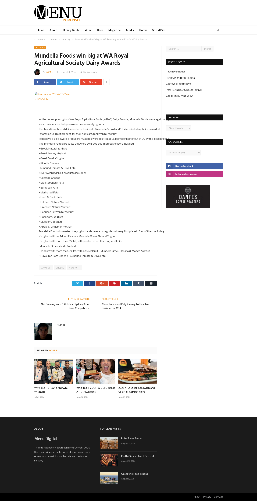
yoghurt (74, 268)
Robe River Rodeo (175, 71)
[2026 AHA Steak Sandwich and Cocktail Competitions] (137, 371)
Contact (218, 496)
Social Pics (158, 30)
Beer (100, 30)
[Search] (218, 30)
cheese (60, 268)
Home (40, 30)
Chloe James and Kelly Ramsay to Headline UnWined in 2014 (125, 306)
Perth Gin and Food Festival (180, 77)
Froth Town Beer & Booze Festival (184, 89)
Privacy (207, 496)
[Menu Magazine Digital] (58, 13)
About (53, 30)
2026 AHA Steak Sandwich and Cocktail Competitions (136, 390)
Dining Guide (71, 30)
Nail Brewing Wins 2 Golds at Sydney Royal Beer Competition (65, 306)
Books (143, 30)
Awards (46, 268)
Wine (88, 30)
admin (49, 72)
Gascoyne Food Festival (178, 83)
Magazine (114, 30)
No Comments (90, 72)
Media (130, 30)
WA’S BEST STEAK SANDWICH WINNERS (51, 390)
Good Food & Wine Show (179, 95)
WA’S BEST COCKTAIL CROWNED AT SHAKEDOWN (95, 390)
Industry (40, 48)
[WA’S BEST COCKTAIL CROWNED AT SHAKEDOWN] (95, 371)
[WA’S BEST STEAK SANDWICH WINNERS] (53, 371)
